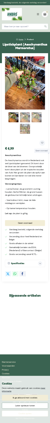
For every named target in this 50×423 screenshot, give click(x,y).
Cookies (5, 373)
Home (21, 39)
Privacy (5, 369)
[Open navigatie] (38, 14)
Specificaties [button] (17, 263)
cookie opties (25, 413)
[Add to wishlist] (42, 143)
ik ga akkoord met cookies (25, 397)
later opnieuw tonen (25, 405)
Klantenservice (9, 362)
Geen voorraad (25, 223)
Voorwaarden (8, 365)
